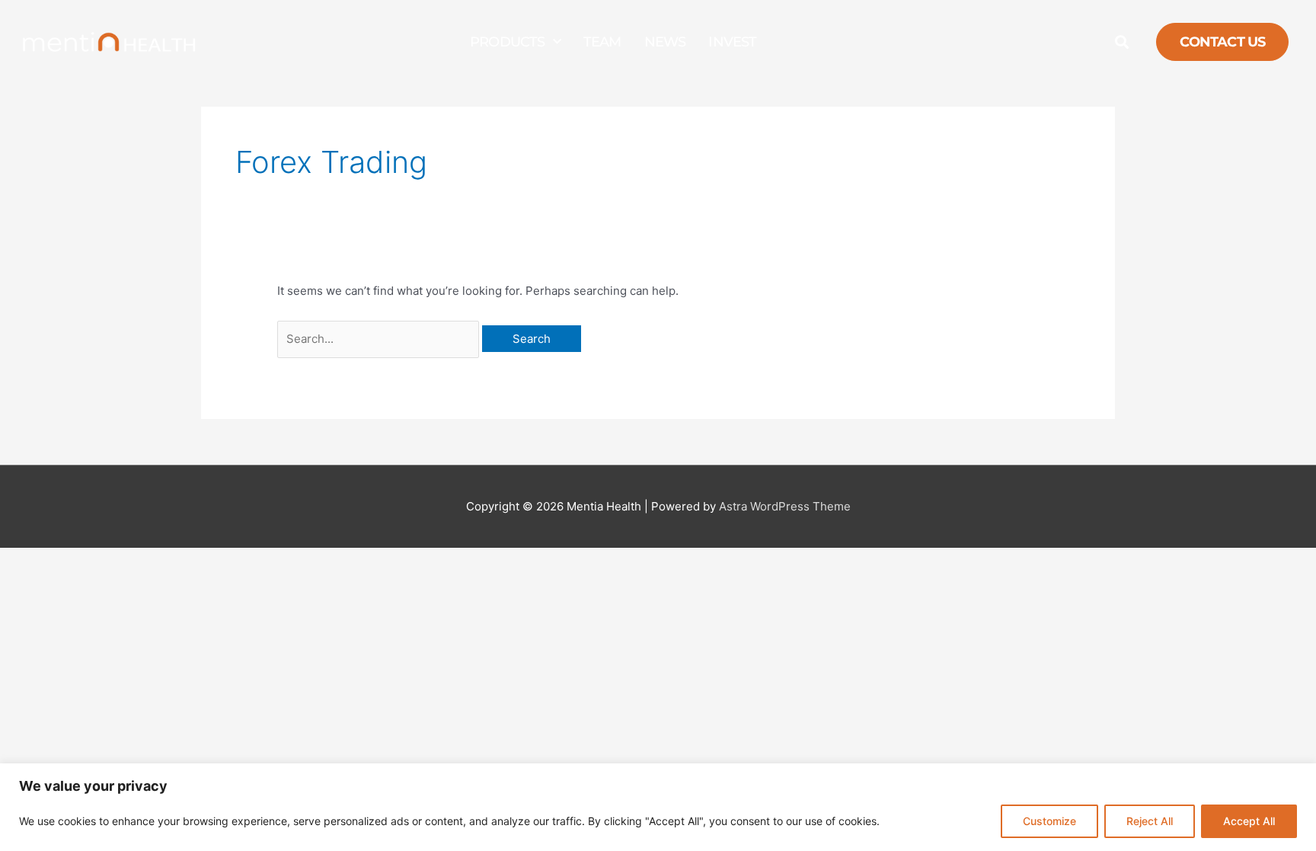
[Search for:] (379, 338)
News (665, 42)
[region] (658, 807)
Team (602, 42)
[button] (1121, 42)
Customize (1049, 820)
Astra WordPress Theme (785, 506)
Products (507, 42)
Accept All (1249, 820)
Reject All (1149, 820)
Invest (732, 42)
